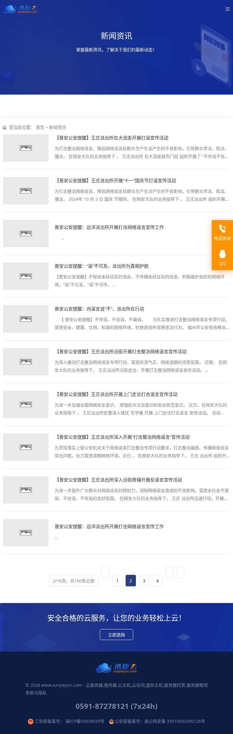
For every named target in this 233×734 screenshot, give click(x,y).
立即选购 (116, 635)
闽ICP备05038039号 (85, 721)
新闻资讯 (57, 127)
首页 (40, 127)
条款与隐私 (36, 692)
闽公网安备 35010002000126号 (174, 721)
